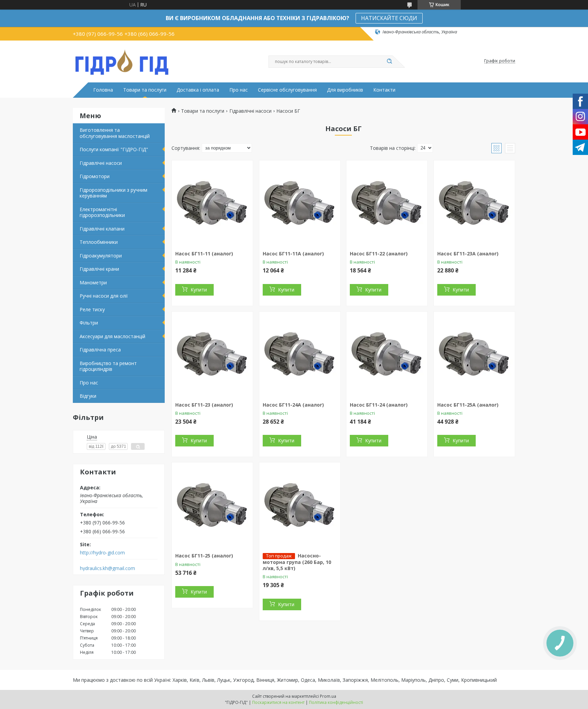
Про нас (238, 90)
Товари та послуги (144, 90)
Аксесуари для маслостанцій (112, 336)
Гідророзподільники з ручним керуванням (113, 193)
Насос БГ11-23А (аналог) (468, 253)
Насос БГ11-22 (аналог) (379, 253)
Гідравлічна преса (100, 349)
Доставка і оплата (198, 90)
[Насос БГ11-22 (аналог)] (386, 203)
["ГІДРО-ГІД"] (122, 61)
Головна (103, 90)
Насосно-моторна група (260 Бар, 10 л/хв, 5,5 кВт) (297, 561)
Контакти (384, 90)
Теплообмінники (99, 242)
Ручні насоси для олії (104, 296)
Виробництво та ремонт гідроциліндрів (108, 366)
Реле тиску (92, 309)
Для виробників (345, 90)
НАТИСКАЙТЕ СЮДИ (389, 18)
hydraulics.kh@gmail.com (107, 568)
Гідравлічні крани (99, 269)
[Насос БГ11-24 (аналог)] (386, 354)
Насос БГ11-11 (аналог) (204, 253)
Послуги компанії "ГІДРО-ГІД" (114, 149)
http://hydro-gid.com (102, 553)
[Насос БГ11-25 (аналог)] (212, 505)
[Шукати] (389, 62)
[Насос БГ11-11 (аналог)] (212, 203)
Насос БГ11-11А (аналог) (293, 253)
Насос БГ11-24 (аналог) (379, 404)
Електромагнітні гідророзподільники (102, 212)
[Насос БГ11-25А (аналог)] (474, 354)
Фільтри (89, 322)
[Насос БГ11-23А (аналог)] (474, 203)
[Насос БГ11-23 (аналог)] (212, 354)
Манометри (93, 282)
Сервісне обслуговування (287, 90)
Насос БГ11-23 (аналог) (204, 404)
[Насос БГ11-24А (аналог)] (299, 354)
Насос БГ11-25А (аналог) (468, 404)
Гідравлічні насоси (101, 163)
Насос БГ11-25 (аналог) (204, 555)
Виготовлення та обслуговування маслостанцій (115, 133)
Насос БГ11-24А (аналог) (293, 404)
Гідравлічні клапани (102, 228)
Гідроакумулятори (101, 255)
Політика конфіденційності (336, 702)
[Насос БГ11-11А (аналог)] (299, 203)
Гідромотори (95, 176)
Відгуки (88, 396)
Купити (199, 289)
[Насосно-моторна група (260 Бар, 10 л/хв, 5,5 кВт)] (299, 505)
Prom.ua (328, 696)
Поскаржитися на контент (278, 702)
